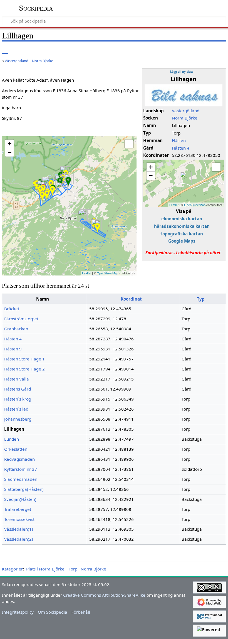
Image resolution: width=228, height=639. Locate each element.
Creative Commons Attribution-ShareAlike (104, 595)
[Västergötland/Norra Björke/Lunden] (42, 196)
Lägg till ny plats (181, 72)
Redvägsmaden (19, 459)
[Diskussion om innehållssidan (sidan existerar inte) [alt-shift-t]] (17, 50)
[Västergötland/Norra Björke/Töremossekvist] (97, 228)
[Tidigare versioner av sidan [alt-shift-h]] (199, 50)
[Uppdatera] (209, 50)
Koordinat (131, 299)
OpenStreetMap (194, 205)
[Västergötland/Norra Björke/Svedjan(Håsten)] (47, 195)
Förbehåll (80, 612)
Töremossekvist (19, 519)
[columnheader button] (133, 299)
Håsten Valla (16, 379)
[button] (216, 167)
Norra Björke (42, 60)
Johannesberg (17, 419)
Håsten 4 (180, 148)
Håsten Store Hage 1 (24, 359)
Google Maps (181, 241)
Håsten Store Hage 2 (24, 369)
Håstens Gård (17, 389)
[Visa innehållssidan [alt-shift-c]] (5, 50)
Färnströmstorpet (21, 318)
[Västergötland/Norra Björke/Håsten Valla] (68, 182)
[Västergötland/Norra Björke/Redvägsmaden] (52, 191)
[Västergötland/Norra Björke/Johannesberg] (40, 191)
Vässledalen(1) (18, 529)
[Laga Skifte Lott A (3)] (81, 215)
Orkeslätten (15, 449)
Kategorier (12, 569)
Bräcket (11, 308)
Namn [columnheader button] (42, 299)
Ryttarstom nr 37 (20, 469)
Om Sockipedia (52, 612)
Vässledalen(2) (18, 539)
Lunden (11, 439)
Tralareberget (17, 509)
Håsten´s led (16, 409)
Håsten (179, 140)
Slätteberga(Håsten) (24, 489)
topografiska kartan (181, 233)
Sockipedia (36, 8)
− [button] (151, 175)
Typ (201, 299)
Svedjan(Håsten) (20, 499)
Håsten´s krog (17, 399)
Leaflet (174, 205)
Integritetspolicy (18, 612)
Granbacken (16, 328)
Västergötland (16, 60)
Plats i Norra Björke (45, 569)
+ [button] (151, 167)
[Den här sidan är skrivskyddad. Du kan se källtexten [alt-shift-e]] (188, 50)
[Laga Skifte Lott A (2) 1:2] (59, 187)
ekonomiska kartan (181, 218)
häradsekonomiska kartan (182, 226)
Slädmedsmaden (20, 479)
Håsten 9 (13, 349)
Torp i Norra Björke (87, 569)
